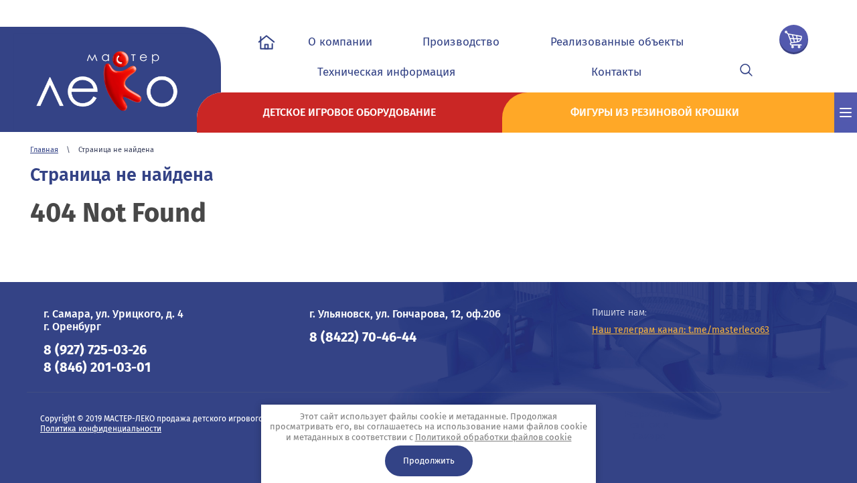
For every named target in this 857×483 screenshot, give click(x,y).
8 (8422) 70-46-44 (362, 337)
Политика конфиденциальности (100, 428)
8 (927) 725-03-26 (95, 350)
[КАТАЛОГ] (845, 112)
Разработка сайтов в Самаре (649, 426)
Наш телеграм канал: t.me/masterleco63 (680, 330)
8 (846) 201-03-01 (97, 367)
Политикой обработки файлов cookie (493, 437)
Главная (44, 149)
